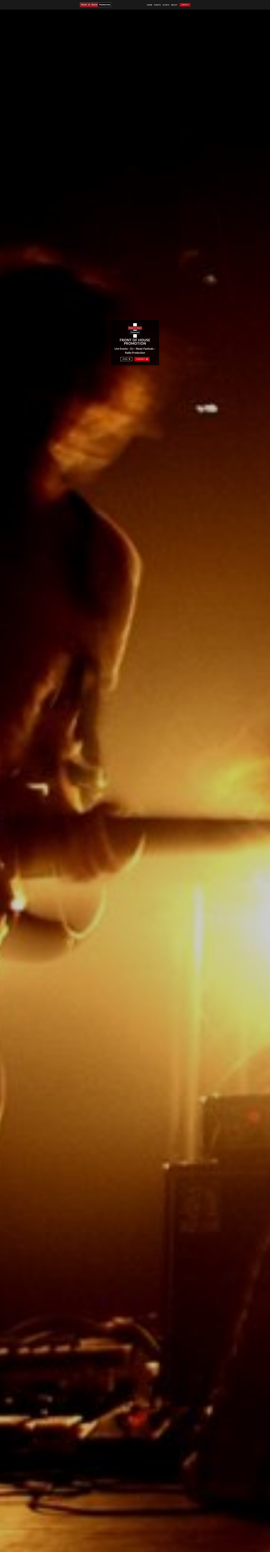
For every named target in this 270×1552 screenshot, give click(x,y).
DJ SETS (166, 5)
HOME (149, 5)
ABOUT (174, 5)
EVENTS (157, 5)
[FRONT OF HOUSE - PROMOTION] (95, 4)
